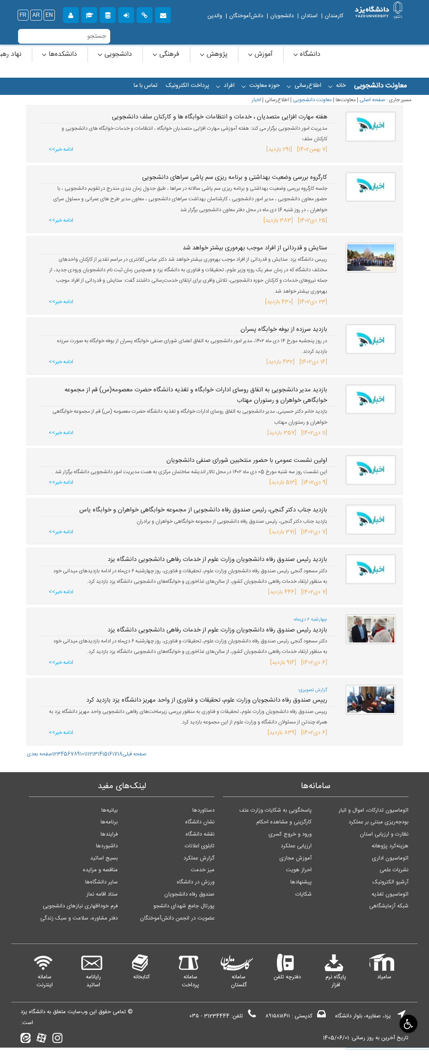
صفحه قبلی (134, 754)
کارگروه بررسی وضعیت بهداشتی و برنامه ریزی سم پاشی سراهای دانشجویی (234, 178)
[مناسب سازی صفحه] (408, 1023)
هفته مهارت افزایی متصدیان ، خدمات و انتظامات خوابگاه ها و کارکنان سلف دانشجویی (219, 117)
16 (110, 754)
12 (90, 754)
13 (95, 754)
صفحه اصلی (372, 100)
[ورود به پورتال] (126, 14)
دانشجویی (117, 54)
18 (119, 754)
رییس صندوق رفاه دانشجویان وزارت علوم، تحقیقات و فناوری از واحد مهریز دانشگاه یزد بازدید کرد (206, 700)
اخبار (256, 100)
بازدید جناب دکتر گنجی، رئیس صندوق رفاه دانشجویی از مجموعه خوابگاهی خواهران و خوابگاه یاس (203, 510)
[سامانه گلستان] (89, 14)
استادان (309, 16)
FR (23, 15)
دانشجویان (282, 16)
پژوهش (215, 54)
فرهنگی (168, 54)
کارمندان (334, 16)
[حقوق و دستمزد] (108, 14)
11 (86, 754)
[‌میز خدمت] (71, 14)
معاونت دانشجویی (312, 100)
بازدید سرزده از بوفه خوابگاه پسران (283, 330)
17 (114, 754)
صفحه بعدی (39, 754)
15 (105, 754)
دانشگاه (309, 54)
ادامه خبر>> (61, 149)
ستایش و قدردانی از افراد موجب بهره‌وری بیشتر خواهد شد (255, 248)
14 (100, 754)
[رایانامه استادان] (163, 14)
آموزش (263, 54)
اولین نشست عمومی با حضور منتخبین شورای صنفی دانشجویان (246, 461)
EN (49, 15)
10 (82, 754)
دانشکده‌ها (62, 54)
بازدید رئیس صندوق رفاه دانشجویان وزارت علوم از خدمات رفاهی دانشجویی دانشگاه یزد (217, 560)
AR (36, 15)
